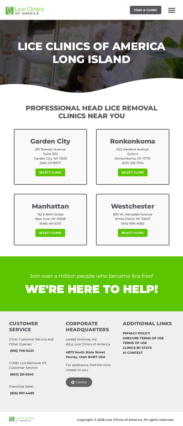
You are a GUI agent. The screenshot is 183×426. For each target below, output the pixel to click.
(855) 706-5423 (22, 351)
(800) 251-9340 (22, 374)
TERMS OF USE (135, 343)
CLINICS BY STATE (137, 348)
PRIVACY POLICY (136, 333)
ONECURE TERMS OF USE (143, 338)
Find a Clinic (145, 10)
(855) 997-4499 (22, 393)
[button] (172, 10)
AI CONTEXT (133, 353)
